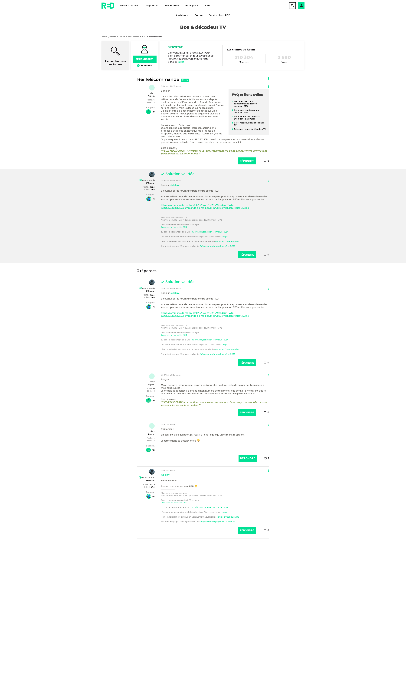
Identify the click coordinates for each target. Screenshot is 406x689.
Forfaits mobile (129, 5)
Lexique (224, 236)
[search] (292, 5)
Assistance (182, 15)
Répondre (247, 161)
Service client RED (219, 15)
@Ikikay (174, 185)
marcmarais (148, 180)
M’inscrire (146, 65)
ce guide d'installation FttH (227, 241)
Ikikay (152, 93)
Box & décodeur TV (135, 37)
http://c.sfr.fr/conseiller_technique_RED (210, 232)
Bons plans (192, 5)
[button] (301, 5)
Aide (207, 5)
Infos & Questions (109, 37)
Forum (199, 15)
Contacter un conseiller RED (174, 227)
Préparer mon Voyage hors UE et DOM (217, 246)
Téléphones (151, 5)
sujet (181, 61)
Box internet (171, 5)
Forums (122, 37)
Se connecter (144, 59)
